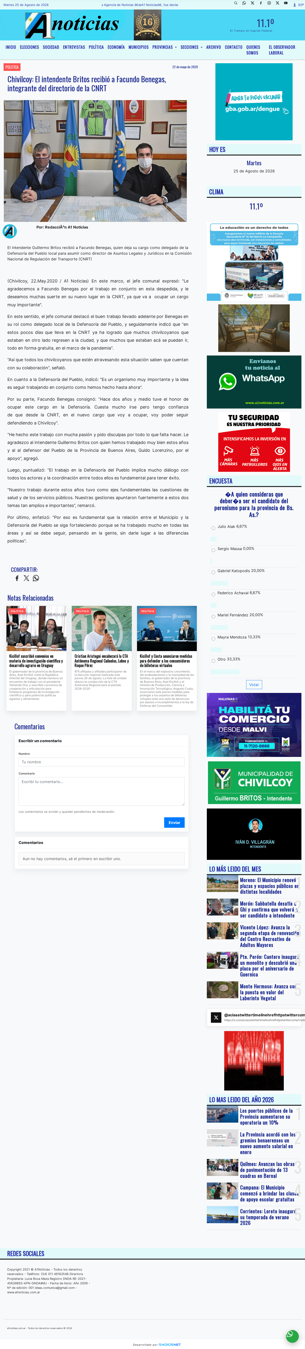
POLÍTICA (96, 47)
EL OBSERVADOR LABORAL (282, 50)
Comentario (27, 773)
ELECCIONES (29, 47)
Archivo (213, 47)
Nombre (24, 753)
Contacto (234, 47)
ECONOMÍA (116, 47)
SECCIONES (190, 47)
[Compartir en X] (26, 578)
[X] (254, 5)
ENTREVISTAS (74, 47)
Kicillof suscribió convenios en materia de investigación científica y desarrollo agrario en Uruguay (36, 661)
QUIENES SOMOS (253, 50)
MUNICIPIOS (139, 47)
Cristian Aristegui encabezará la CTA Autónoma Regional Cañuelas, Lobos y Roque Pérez (102, 661)
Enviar (174, 822)
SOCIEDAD (51, 47)
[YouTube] (288, 5)
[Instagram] (271, 5)
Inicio (11, 47)
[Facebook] (263, 5)
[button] (238, 5)
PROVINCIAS (163, 47)
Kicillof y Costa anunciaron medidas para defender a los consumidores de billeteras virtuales (166, 661)
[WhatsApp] (246, 5)
